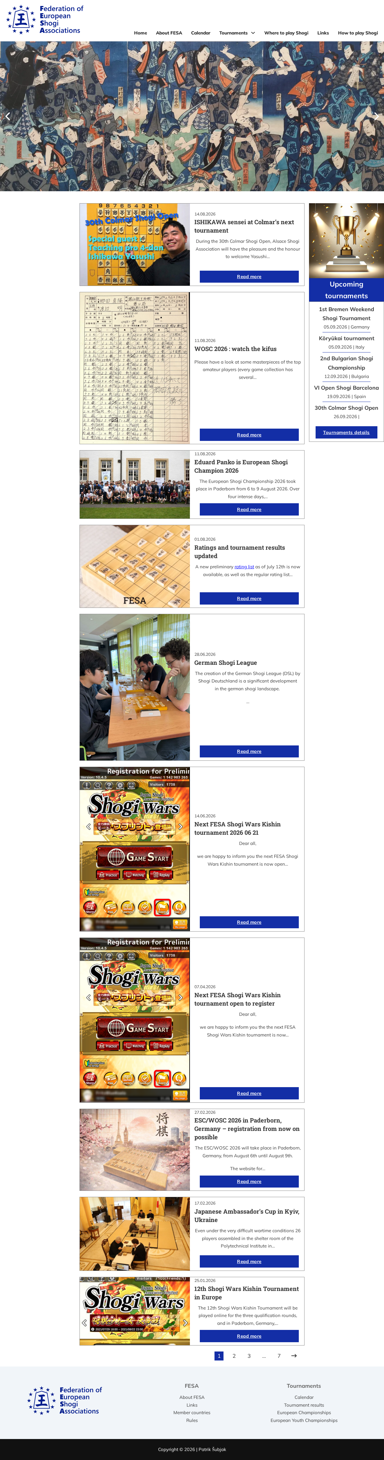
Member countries (191, 1412)
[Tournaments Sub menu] (253, 33)
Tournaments (233, 33)
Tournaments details (346, 432)
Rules (192, 1420)
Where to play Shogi (286, 33)
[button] (7, 116)
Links (323, 33)
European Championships (304, 1412)
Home (140, 33)
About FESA (169, 33)
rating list (244, 566)
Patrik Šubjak (212, 1449)
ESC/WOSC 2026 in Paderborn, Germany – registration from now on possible (247, 1128)
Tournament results (304, 1405)
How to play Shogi (358, 33)
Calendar (200, 33)
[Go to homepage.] (44, 20)
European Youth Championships (304, 1420)
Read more (249, 276)
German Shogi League (225, 662)
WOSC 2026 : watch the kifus (235, 348)
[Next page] (294, 1355)
